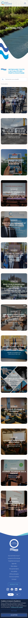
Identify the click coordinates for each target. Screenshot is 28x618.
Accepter (14, 615)
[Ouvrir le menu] (25, 3)
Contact (14, 579)
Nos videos (14, 566)
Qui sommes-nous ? (14, 555)
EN (17, 594)
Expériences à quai (14, 561)
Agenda (14, 563)
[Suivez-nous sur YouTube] (20, 589)
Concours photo (14, 576)
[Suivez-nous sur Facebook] (12, 589)
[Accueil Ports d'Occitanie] (6, 3)
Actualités (14, 571)
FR (10, 594)
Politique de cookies (17, 607)
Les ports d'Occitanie (14, 558)
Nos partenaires (14, 569)
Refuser (14, 610)
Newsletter (14, 584)
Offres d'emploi (14, 574)
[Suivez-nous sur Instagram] (8, 589)
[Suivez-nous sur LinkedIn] (16, 589)
